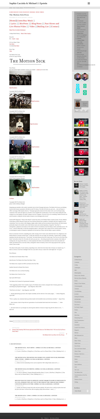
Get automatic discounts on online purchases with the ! (81, 24)
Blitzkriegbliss (78, 272)
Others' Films (78, 351)
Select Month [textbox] (78, 391)
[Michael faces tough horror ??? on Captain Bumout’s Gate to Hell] (76, 204)
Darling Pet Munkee (79, 296)
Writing (76, 382)
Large (17, 38)
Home (12, 20)
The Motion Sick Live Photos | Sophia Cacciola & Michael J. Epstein (37, 369)
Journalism (77, 324)
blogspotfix (23, 321)
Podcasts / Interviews (79, 353)
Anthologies (77, 267)
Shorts (76, 359)
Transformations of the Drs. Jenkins (81, 375)
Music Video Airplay (26, 33)
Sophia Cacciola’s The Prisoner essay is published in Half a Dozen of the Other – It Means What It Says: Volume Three (83, 195)
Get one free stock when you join (81, 31)
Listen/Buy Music (25, 20)
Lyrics (13, 23)
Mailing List (43, 26)
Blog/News (37, 23)
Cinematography (78, 286)
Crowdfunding (78, 291)
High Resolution (13, 87)
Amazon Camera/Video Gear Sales (80, 40)
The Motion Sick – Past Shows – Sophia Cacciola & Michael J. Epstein (38, 347)
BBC (76, 270)
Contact (54, 26)
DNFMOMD (78, 299)
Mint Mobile (82, 57)
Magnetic (77, 330)
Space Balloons (78, 364)
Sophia (76, 361)
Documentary (78, 302)
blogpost (15, 321)
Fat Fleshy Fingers (79, 307)
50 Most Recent (14, 12)
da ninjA (77, 294)
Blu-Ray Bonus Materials (80, 278)
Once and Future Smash (80, 348)
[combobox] (81, 391)
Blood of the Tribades (80, 275)
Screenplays (77, 356)
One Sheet (11, 44)
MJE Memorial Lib (79, 335)
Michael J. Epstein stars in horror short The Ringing (83, 185)
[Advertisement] (81, 244)
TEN (76, 367)
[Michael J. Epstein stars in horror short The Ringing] (76, 185)
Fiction (76, 309)
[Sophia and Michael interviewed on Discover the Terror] (76, 212)
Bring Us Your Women (80, 283)
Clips (10, 51)
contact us (39, 69)
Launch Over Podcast (80, 327)
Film (20, 12)
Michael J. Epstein (27, 17)
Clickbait (77, 288)
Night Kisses (77, 343)
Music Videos (40, 12)
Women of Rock (78, 379)
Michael (32, 12)
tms (38, 321)
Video (32, 26)
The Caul (77, 369)
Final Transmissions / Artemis (79, 321)
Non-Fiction (77, 346)
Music (76, 338)
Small (13, 38)
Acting (76, 265)
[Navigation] (89, 3)
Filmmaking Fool (79, 317)
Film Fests (26, 12)
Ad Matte (11, 198)
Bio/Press (24, 23)
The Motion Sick (31, 321)
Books (76, 280)
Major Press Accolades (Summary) (17, 30)
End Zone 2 (77, 304)
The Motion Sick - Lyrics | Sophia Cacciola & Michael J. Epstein (36, 395)
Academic (77, 262)
